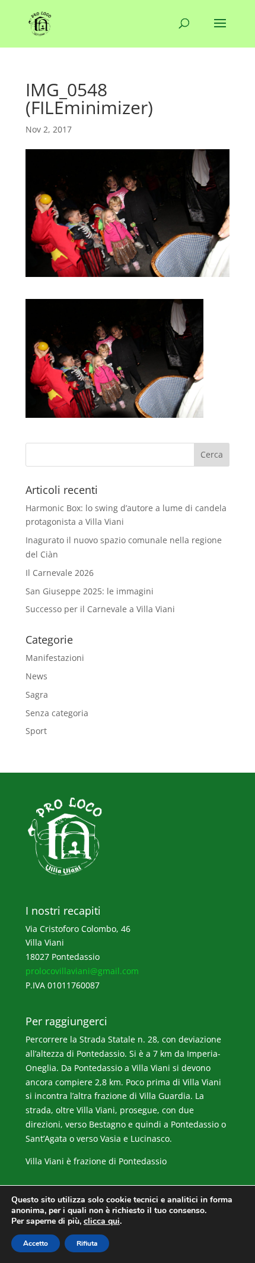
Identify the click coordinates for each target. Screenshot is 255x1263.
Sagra (37, 694)
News (36, 676)
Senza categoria (57, 713)
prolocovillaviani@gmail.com (82, 971)
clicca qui (102, 1221)
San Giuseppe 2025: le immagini (90, 591)
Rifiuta (86, 1243)
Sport (36, 730)
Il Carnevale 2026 (60, 572)
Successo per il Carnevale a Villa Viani (100, 609)
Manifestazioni (55, 657)
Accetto (35, 1243)
